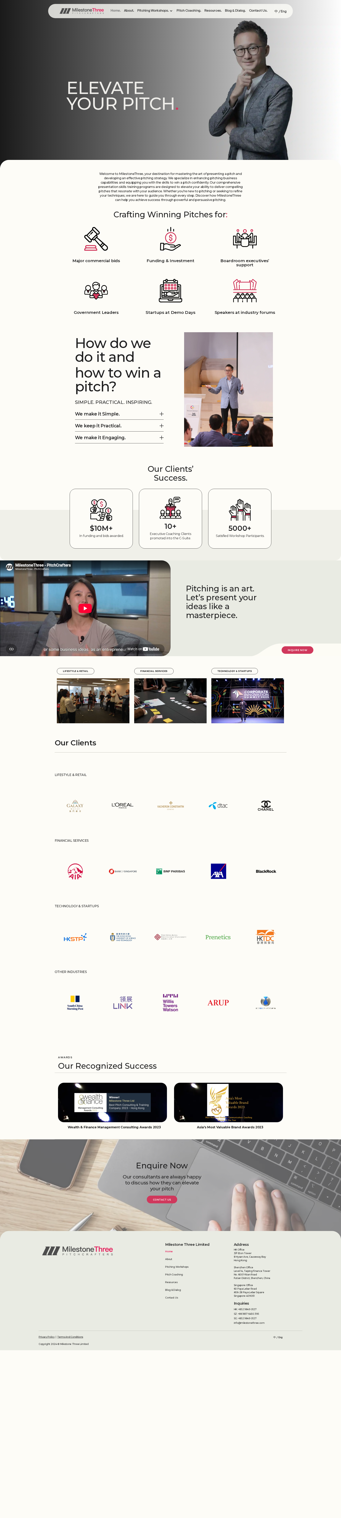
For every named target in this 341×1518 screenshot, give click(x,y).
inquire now (297, 650)
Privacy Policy (47, 1336)
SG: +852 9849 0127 (245, 1318)
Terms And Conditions (70, 1336)
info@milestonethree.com (249, 1322)
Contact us (162, 1199)
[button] (173, 11)
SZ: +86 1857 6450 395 (246, 1313)
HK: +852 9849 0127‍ (245, 1309)
